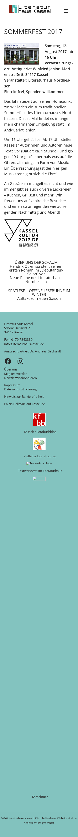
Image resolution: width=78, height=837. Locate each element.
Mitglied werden (15, 374)
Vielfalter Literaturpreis (40, 456)
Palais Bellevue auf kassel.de (24, 404)
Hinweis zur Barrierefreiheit (24, 396)
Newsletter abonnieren (20, 378)
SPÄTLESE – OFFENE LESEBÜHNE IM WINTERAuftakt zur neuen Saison (39, 295)
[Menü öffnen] (66, 11)
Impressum (12, 385)
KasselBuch (40, 797)
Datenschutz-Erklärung (20, 389)
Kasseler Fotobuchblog (40, 432)
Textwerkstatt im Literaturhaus (40, 471)
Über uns (10, 369)
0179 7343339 (22, 339)
